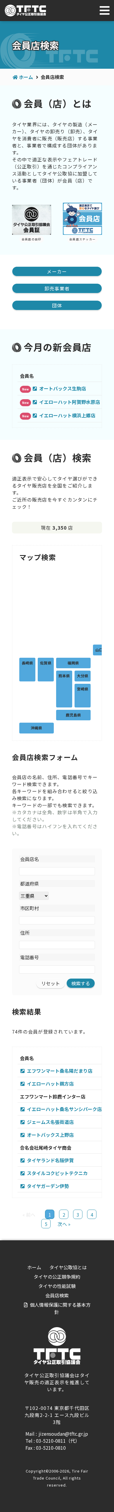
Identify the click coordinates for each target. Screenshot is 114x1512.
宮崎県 (82, 689)
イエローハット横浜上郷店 (67, 415)
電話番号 (29, 957)
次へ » (64, 1223)
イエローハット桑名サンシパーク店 (64, 1109)
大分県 (82, 675)
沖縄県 (36, 728)
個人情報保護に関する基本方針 (60, 1308)
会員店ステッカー (82, 239)
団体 (57, 305)
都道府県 (29, 883)
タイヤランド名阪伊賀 (50, 1160)
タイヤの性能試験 (57, 1285)
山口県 (101, 649)
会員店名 (29, 858)
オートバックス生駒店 (62, 388)
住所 (25, 932)
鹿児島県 (73, 715)
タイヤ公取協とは (68, 1267)
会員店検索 (57, 1295)
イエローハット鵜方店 (50, 1083)
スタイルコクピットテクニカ (57, 1173)
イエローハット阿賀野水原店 (69, 401)
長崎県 (27, 663)
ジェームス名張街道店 (50, 1121)
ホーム (26, 76)
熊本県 (64, 675)
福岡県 (73, 663)
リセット (50, 983)
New (25, 389)
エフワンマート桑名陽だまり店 (59, 1070)
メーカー (57, 271)
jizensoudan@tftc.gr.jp (63, 1433)
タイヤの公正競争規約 (57, 1276)
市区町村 (29, 908)
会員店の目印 (32, 239)
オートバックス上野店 (50, 1134)
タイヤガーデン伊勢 (48, 1185)
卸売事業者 (57, 288)
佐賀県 (45, 663)
